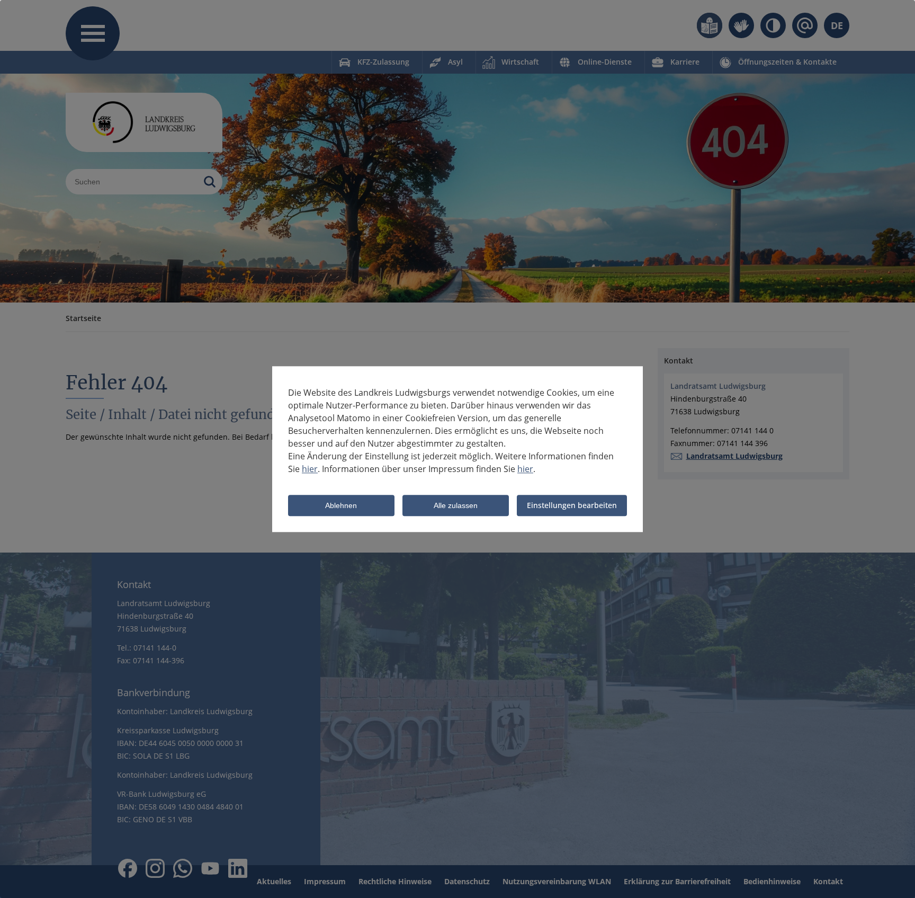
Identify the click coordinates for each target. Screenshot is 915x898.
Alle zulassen (456, 506)
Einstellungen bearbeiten (572, 505)
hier (310, 469)
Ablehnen (341, 506)
